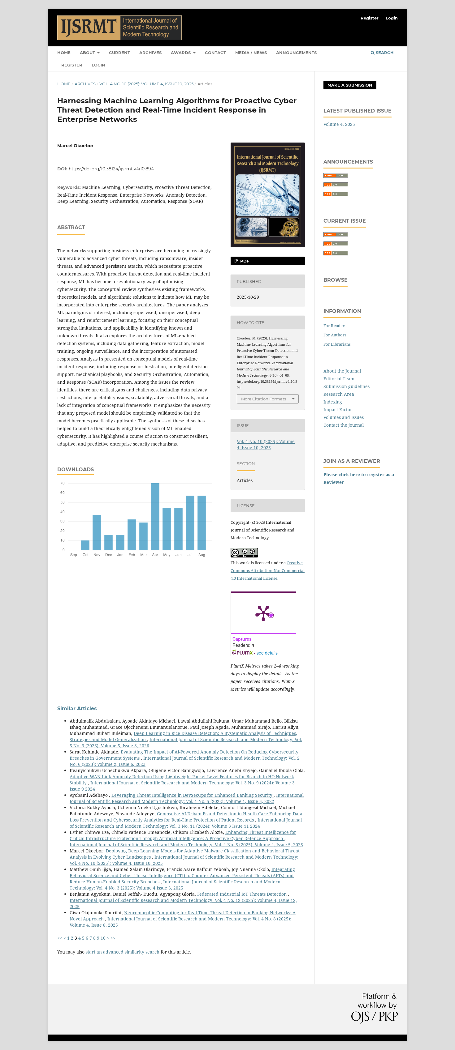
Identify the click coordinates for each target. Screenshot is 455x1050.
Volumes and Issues (343, 417)
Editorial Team (338, 379)
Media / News (251, 52)
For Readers (334, 325)
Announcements (296, 52)
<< (59, 938)
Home (64, 52)
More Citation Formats (263, 398)
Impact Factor (337, 409)
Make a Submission (349, 85)
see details (267, 653)
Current (119, 52)
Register (71, 64)
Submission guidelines (346, 386)
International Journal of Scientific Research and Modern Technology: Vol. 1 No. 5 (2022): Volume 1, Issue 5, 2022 (187, 798)
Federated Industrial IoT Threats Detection (242, 894)
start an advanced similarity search (122, 952)
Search (384, 52)
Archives (150, 52)
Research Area (338, 394)
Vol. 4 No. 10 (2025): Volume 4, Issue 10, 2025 (146, 83)
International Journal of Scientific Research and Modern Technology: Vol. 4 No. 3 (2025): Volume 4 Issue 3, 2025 (175, 885)
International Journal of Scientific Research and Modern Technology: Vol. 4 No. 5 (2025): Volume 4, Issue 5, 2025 (186, 844)
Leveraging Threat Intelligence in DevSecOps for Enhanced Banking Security (192, 795)
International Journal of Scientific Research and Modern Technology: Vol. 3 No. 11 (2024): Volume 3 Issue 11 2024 (186, 823)
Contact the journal (343, 425)
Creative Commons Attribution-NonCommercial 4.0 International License (268, 570)
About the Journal (342, 371)
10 (103, 938)
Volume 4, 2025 (339, 124)
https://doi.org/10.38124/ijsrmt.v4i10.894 (111, 169)
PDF (244, 260)
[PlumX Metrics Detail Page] (263, 612)
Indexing (332, 402)
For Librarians (337, 344)
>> (112, 938)
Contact (215, 52)
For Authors (334, 335)
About (88, 52)
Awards (181, 52)
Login (98, 64)
